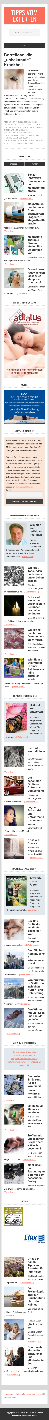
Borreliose (19, 135)
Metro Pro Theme (27, 1412)
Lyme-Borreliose (22, 138)
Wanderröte (37, 140)
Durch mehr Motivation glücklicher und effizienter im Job (36, 1355)
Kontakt (40, 1393)
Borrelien (8, 135)
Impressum (9, 1393)
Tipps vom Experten (24, 16)
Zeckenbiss (27, 143)
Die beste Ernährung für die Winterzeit (34, 1081)
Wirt (6, 143)
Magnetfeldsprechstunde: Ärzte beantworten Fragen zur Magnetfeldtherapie (36, 213)
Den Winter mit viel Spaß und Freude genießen (36, 1014)
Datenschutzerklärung (24, 487)
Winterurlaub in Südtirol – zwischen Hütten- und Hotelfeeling (36, 986)
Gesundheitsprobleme (32, 127)
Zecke (11, 143)
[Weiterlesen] (28, 556)
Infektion (39, 135)
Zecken (18, 143)
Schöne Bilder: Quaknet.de (24, 1051)
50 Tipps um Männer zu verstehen (36, 1109)
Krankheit (8, 138)
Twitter (35, 164)
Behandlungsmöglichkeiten (17, 132)
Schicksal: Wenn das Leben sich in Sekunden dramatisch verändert (36, 605)
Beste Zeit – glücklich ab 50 (35, 1324)
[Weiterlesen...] (26, 198)
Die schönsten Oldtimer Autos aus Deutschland (36, 784)
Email (8, 490)
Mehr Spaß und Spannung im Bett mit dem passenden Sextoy (36, 1173)
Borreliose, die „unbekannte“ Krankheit (18, 59)
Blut (33, 132)
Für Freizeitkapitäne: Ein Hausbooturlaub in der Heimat (36, 1296)
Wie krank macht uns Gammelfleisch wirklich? (36, 634)
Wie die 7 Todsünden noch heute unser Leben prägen (36, 574)
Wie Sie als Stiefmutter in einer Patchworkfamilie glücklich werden (36, 669)
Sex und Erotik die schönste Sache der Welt (34, 927)
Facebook (14, 164)
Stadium (26, 140)
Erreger (30, 135)
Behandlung (21, 130)
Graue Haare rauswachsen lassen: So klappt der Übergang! (36, 275)
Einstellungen (10, 1397)
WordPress (26, 1415)
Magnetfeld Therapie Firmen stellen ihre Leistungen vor (35, 245)
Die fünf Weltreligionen (36, 751)
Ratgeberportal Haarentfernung (24, 1058)
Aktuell (19, 122)
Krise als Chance (33, 841)
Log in (34, 1415)
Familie (29, 124)
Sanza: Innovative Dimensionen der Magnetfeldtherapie (36, 182)
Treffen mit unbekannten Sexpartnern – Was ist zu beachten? (36, 1141)
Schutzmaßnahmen (13, 140)
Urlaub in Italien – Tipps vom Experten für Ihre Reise (36, 1265)
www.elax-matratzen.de (24, 1055)
